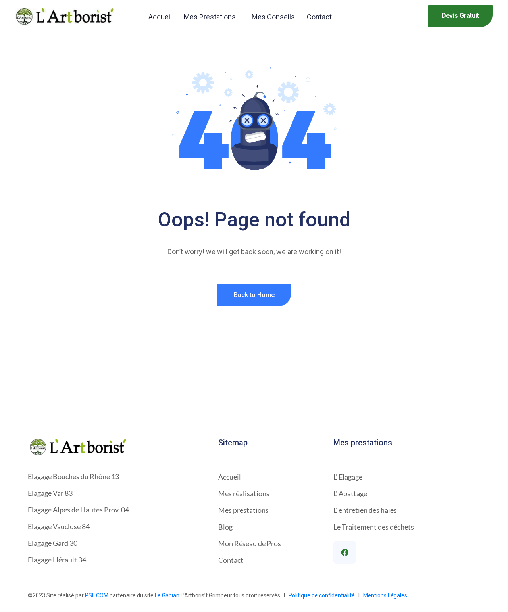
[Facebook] (344, 552)
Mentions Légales (385, 595)
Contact (319, 17)
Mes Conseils (273, 17)
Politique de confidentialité (323, 595)
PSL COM (96, 595)
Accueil (160, 17)
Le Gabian (167, 595)
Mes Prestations (210, 17)
